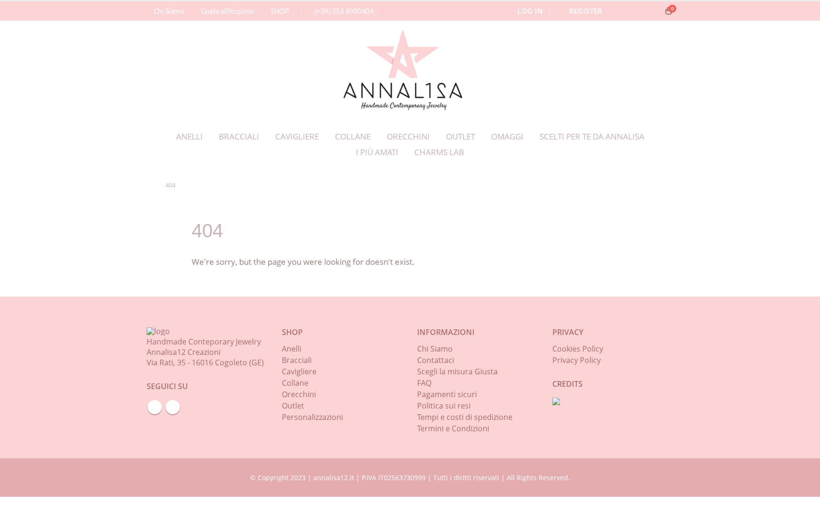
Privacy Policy (576, 360)
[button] (621, 11)
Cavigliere (297, 136)
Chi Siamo (169, 11)
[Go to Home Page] (149, 185)
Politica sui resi (444, 405)
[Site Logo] (403, 70)
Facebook (155, 407)
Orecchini (408, 136)
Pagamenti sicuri (447, 394)
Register (586, 11)
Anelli (189, 136)
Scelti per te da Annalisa (592, 136)
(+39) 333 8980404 (344, 11)
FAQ (424, 383)
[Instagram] (651, 11)
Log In (530, 11)
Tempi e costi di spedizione (464, 417)
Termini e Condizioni (453, 428)
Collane (353, 136)
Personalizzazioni (312, 417)
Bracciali (239, 136)
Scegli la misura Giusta (457, 371)
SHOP (279, 11)
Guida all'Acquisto (227, 11)
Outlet (460, 136)
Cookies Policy (577, 349)
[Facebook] (635, 11)
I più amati (377, 152)
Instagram (173, 407)
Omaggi (507, 136)
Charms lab (439, 152)
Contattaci (435, 360)
